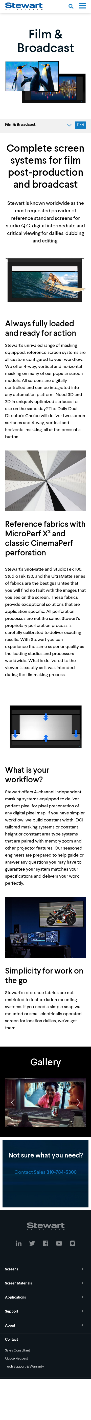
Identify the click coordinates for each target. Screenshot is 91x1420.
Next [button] (78, 1103)
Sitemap (45, 1411)
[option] (45, 1102)
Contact (11, 1339)
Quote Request (16, 1358)
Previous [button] (13, 1103)
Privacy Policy (45, 1396)
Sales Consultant (17, 1350)
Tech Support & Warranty (24, 1366)
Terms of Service (45, 1404)
